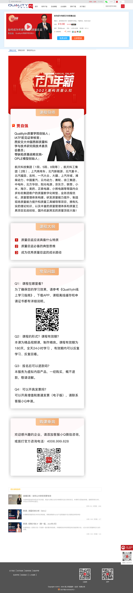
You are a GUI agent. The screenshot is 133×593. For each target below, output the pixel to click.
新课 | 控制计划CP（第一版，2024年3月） (40, 524)
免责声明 (16, 575)
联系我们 (24, 575)
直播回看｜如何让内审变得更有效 (37, 496)
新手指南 (20, 571)
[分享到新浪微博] (75, 32)
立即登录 (78, 38)
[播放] (28, 26)
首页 (36, 6)
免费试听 (63, 38)
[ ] (90, 2)
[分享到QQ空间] (73, 32)
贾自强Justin (61, 28)
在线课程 (54, 6)
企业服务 (63, 6)
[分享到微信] (80, 32)
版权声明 (36, 571)
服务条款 (28, 571)
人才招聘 (32, 575)
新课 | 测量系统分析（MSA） (35, 511)
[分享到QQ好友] (78, 32)
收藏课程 (58, 31)
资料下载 (73, 6)
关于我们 (83, 6)
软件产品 (44, 6)
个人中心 (100, 2)
